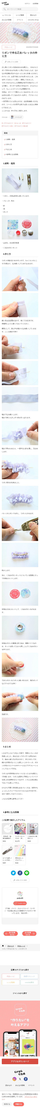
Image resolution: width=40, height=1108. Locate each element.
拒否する (7, 1104)
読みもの (33, 15)
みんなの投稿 (6, 20)
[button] (6, 62)
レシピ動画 (20, 15)
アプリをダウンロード (20, 1061)
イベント (20, 20)
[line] (26, 873)
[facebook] (20, 873)
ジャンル (8, 15)
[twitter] (13, 873)
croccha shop (33, 20)
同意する (19, 1104)
